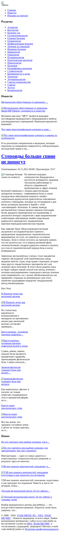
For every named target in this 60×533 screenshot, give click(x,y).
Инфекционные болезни (20, 43)
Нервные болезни (16, 49)
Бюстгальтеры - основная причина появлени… (14, 333)
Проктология (14, 63)
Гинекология (14, 41)
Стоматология (14, 71)
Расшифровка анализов (19, 68)
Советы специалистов (19, 82)
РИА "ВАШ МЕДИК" (38, 523)
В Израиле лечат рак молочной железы (12, 295)
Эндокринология (16, 79)
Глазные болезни (16, 38)
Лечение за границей (18, 46)
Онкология (13, 54)
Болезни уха (13, 32)
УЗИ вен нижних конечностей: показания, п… (25, 466)
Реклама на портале (17, 15)
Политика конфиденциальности (42, 529)
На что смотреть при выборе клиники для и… (25, 442)
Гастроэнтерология (17, 35)
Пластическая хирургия (19, 60)
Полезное (12, 65)
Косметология (14, 90)
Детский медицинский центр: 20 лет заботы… (25, 491)
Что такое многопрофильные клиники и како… (26, 129)
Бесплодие (12, 30)
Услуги (11, 87)
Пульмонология (15, 57)
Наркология (13, 52)
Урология (12, 76)
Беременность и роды (18, 74)
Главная (11, 10)
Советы (11, 85)
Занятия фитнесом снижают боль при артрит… (11, 370)
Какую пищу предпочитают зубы (11, 406)
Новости (11, 13)
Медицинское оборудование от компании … (24, 102)
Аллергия (12, 27)
